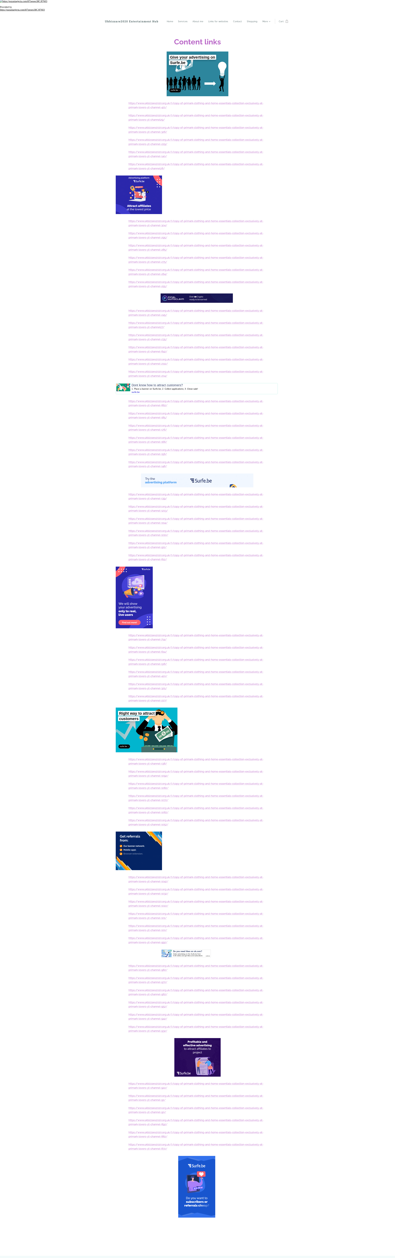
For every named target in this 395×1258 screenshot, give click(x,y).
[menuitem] (171, 21)
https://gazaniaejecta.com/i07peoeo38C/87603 (22, 9)
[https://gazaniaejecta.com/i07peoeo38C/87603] (197, 1)
